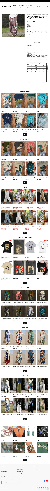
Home (14, 3)
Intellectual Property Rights (5, 476)
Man (32, 7)
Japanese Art (15, 5)
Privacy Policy (3, 473)
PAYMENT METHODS (20, 469)
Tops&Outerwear (21, 7)
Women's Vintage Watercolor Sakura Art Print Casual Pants (38, 14)
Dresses (28, 3)
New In (17, 3)
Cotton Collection (28, 5)
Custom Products (4, 471)
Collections (14, 7)
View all (25, 134)
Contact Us (3, 469)
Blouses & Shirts (22, 3)
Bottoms (28, 7)
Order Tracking (19, 473)
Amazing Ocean (21, 5)
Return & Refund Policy (20, 471)
